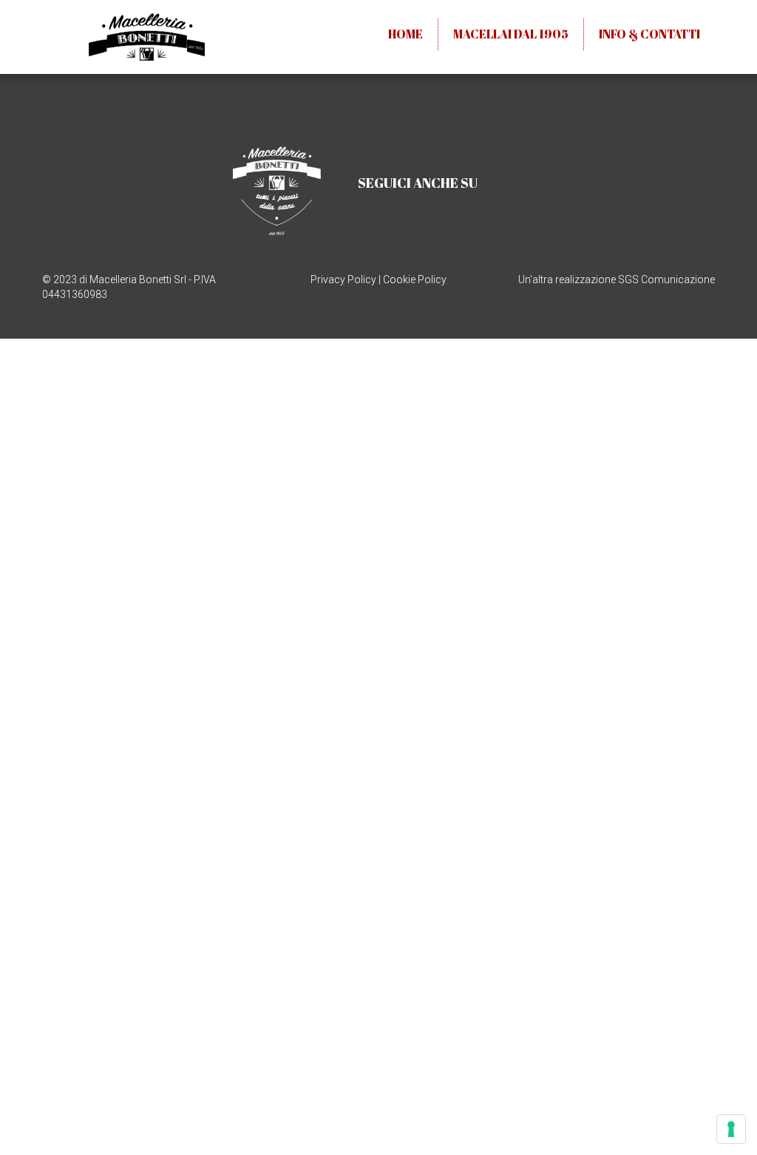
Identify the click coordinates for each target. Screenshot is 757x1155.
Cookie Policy (415, 279)
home (405, 34)
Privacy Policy (343, 279)
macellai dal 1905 (510, 34)
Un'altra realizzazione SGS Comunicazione (616, 279)
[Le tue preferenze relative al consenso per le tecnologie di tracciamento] (731, 1129)
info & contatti (649, 34)
